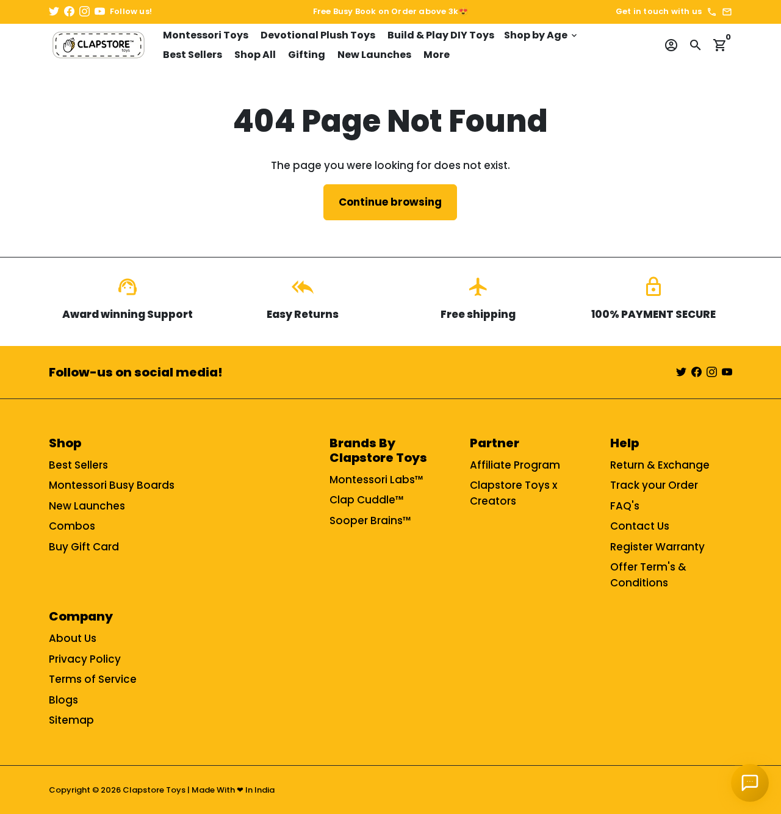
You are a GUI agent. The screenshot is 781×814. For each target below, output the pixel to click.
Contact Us (639, 526)
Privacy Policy (85, 659)
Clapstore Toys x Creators (513, 493)
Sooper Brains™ (370, 520)
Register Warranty (657, 546)
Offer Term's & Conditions (648, 575)
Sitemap (71, 720)
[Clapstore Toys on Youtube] (100, 11)
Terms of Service (93, 679)
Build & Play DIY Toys (440, 35)
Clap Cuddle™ (366, 499)
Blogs (63, 700)
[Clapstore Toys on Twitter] (54, 11)
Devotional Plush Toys (318, 35)
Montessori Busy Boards (112, 485)
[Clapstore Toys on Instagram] (84, 11)
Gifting (306, 55)
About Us (72, 638)
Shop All (255, 55)
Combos (72, 526)
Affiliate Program (515, 465)
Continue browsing (390, 202)
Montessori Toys (205, 35)
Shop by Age (541, 35)
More (436, 55)
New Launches (374, 55)
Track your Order (654, 485)
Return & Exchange (660, 465)
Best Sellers (192, 55)
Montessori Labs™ (376, 479)
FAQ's (624, 506)
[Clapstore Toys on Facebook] (69, 11)
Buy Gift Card (84, 546)
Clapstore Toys (154, 790)
